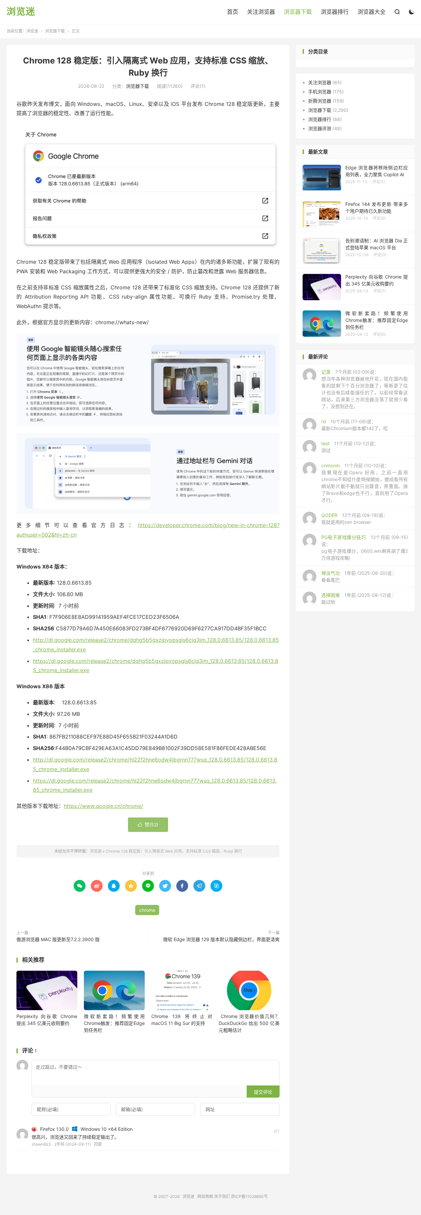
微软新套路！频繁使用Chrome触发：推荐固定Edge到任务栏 (114, 1023)
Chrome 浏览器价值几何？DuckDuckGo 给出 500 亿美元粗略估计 (249, 1023)
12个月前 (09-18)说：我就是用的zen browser (354, 518)
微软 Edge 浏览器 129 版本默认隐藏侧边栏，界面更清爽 (221, 939)
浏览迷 (21, 12)
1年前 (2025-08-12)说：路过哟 (358, 598)
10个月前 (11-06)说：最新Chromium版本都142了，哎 (354, 425)
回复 (98, 1144)
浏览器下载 (298, 12)
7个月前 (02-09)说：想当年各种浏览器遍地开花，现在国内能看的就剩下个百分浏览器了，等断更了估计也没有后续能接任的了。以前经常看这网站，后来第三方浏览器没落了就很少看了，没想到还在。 (364, 389)
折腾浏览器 (319, 101)
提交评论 (263, 1092)
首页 (232, 12)
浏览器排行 (335, 12)
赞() (148, 824)
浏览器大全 (371, 12)
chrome (147, 910)
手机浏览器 (319, 91)
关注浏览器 (261, 12)
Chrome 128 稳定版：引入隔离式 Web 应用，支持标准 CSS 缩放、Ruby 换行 (174, 851)
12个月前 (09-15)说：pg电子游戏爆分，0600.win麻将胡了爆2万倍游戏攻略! (364, 547)
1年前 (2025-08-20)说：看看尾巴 (358, 576)
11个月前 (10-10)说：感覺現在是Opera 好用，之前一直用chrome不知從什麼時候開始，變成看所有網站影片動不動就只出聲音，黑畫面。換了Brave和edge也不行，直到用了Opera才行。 (364, 483)
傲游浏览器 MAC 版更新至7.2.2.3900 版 (58, 939)
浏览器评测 (319, 128)
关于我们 (222, 1196)
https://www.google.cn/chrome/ (103, 806)
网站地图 (205, 1196)
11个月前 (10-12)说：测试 (350, 447)
